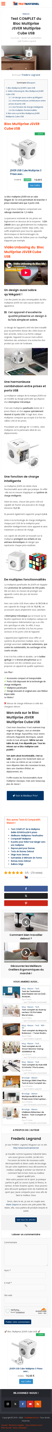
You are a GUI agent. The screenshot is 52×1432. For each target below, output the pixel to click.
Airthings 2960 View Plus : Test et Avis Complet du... (34, 1081)
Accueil (4, 1425)
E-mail (8, 1282)
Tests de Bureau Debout (22, 851)
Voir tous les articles (26, 1219)
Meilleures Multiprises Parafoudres (27, 835)
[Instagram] (7, 1404)
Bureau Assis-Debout (21, 860)
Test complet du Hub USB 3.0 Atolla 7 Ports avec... (34, 1066)
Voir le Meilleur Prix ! (27, 795)
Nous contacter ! (20, 1427)
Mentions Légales (16, 1425)
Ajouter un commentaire (31, 38)
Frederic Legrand (29, 41)
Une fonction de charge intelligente (26, 107)
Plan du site (6, 1427)
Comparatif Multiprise (21, 838)
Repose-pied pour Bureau (23, 848)
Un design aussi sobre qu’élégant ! (26, 97)
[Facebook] (22, 1404)
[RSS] (37, 1404)
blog (24, 988)
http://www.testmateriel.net (26, 1147)
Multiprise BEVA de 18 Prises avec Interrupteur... (34, 1097)
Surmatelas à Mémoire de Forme (26, 857)
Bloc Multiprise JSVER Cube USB (21, 88)
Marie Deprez (12, 1204)
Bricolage (26, 1078)
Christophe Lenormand (37, 1002)
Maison (26, 13)
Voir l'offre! (35, 185)
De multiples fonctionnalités (23, 110)
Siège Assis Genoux (20, 854)
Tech (37, 988)
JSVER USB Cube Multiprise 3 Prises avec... (25, 172)
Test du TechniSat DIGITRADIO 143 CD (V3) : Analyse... (34, 994)
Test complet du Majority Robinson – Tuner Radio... (34, 1031)
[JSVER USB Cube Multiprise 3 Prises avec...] (26, 152)
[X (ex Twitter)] (15, 1404)
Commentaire (10, 1242)
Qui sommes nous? (34, 1425)
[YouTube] (30, 1404)
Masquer (31, 82)
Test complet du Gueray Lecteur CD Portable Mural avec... (34, 1012)
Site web (8, 1295)
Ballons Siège (17, 864)
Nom (7, 1270)
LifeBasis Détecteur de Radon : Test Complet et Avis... (34, 1115)
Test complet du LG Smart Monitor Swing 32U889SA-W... (32, 1049)
